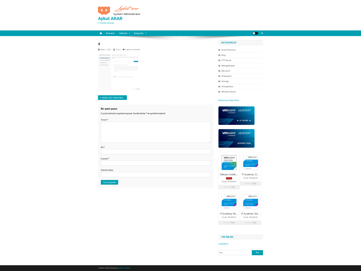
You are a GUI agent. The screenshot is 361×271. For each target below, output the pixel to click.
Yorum (104, 120)
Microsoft (226, 71)
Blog (223, 55)
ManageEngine (228, 66)
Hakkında (123, 33)
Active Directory (229, 50)
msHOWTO (223, 244)
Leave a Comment (132, 49)
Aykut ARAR (110, 18)
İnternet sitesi (107, 170)
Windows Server (229, 92)
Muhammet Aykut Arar (228, 100)
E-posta (105, 159)
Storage (225, 81)
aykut (118, 49)
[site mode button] (255, 33)
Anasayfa (110, 33)
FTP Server (226, 60)
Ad (103, 147)
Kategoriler (139, 33)
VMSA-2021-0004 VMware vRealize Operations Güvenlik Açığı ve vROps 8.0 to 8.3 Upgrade (114, 98)
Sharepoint (226, 76)
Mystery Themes (123, 268)
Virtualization (227, 86)
